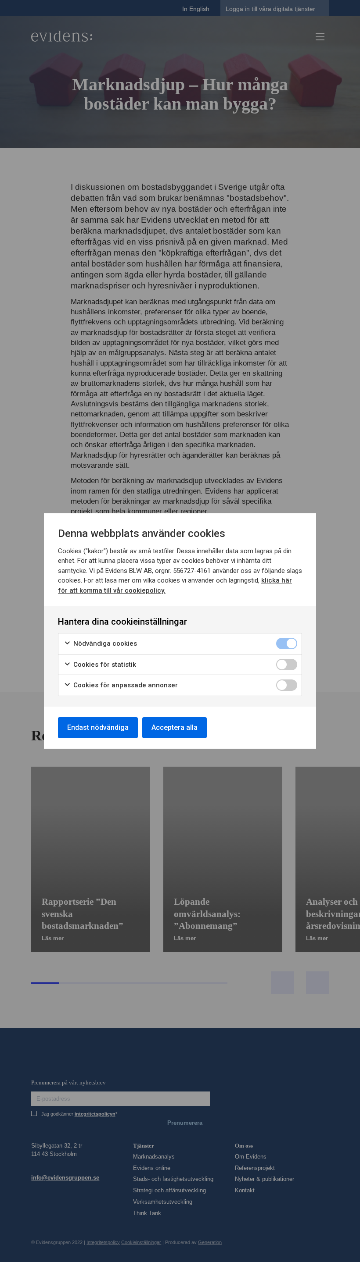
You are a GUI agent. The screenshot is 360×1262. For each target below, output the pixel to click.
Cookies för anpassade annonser (125, 685)
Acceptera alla (174, 727)
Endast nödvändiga (98, 727)
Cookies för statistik (104, 664)
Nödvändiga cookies (104, 643)
